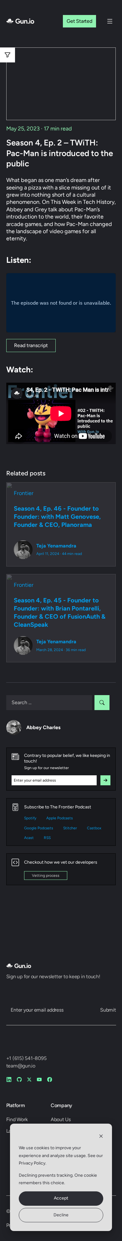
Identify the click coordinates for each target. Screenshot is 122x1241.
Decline (61, 1215)
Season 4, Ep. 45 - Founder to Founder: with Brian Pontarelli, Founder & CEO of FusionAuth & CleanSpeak (59, 612)
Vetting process (45, 875)
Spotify (30, 818)
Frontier (23, 493)
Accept (61, 1198)
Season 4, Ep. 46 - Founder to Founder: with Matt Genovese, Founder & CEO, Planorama (57, 516)
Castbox (94, 828)
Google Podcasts (38, 828)
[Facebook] (49, 1079)
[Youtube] (39, 1079)
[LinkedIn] (9, 1079)
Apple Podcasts (59, 818)
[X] (29, 1079)
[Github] (19, 1079)
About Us (61, 1119)
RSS (47, 838)
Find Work (17, 1119)
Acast (29, 838)
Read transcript (31, 345)
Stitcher (70, 828)
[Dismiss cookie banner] (101, 1136)
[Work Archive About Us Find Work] (110, 21)
